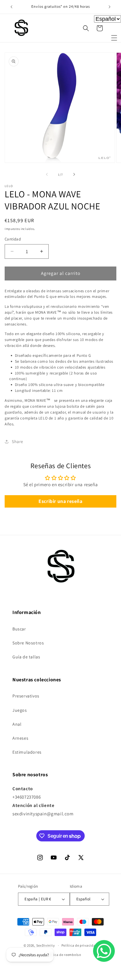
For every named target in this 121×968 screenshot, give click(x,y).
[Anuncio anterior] (11, 7)
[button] (114, 38)
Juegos (19, 710)
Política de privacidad (79, 945)
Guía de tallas (26, 657)
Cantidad (13, 239)
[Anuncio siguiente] (109, 7)
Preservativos (25, 696)
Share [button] (17, 441)
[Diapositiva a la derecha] (74, 174)
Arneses (20, 738)
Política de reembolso (63, 954)
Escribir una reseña (60, 501)
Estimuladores (27, 752)
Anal (16, 724)
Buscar (19, 629)
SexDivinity (45, 945)
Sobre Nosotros (28, 643)
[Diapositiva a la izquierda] (47, 174)
